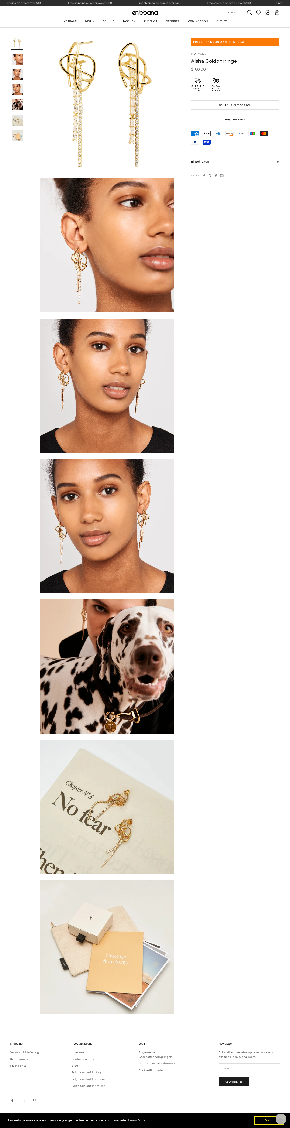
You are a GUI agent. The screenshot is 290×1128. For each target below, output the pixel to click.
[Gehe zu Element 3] (17, 74)
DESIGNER (173, 21)
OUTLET (221, 21)
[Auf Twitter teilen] (210, 175)
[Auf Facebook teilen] (204, 175)
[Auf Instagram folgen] (23, 1100)
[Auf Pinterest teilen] (216, 175)
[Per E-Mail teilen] (222, 175)
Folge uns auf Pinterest (88, 1085)
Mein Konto (18, 1065)
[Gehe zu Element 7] (17, 135)
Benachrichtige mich (235, 105)
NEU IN (89, 21)
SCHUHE (108, 21)
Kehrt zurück (19, 1059)
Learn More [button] (136, 1120)
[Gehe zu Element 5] (17, 105)
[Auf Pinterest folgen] (34, 1100)
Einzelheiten (200, 161)
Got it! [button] (269, 1120)
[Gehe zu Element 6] (17, 120)
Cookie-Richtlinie (151, 1070)
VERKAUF (70, 21)
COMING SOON (198, 21)
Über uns (78, 1052)
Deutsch (231, 12)
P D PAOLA (198, 53)
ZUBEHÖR (150, 21)
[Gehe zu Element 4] (17, 90)
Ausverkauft (235, 119)
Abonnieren (234, 1081)
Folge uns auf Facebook (89, 1079)
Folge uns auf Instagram (89, 1072)
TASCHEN (129, 21)
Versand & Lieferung (24, 1052)
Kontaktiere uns (83, 1059)
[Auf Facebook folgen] (12, 1100)
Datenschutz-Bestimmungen (159, 1063)
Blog (75, 1065)
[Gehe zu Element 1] (17, 44)
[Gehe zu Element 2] (17, 59)
